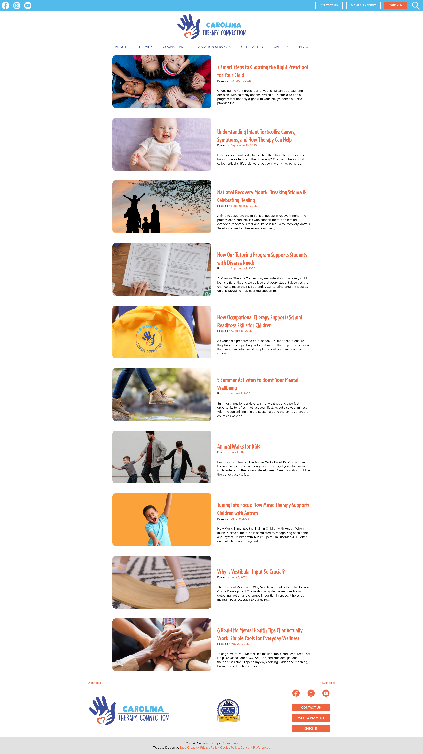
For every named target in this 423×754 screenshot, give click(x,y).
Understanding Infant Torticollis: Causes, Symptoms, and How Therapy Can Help (256, 135)
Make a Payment (311, 718)
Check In (395, 5)
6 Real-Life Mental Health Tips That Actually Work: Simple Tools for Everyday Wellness (260, 634)
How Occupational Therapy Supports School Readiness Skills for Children (259, 321)
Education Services (213, 46)
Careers (281, 46)
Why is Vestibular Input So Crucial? (251, 571)
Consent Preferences (255, 747)
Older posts (95, 683)
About (121, 46)
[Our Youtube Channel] (27, 5)
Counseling (173, 46)
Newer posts (327, 683)
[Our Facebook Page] (296, 694)
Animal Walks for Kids (238, 446)
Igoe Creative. (189, 747)
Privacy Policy (209, 747)
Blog (303, 46)
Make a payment (363, 5)
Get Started (252, 46)
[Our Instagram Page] (16, 5)
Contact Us (329, 5)
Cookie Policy (229, 747)
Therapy (144, 46)
